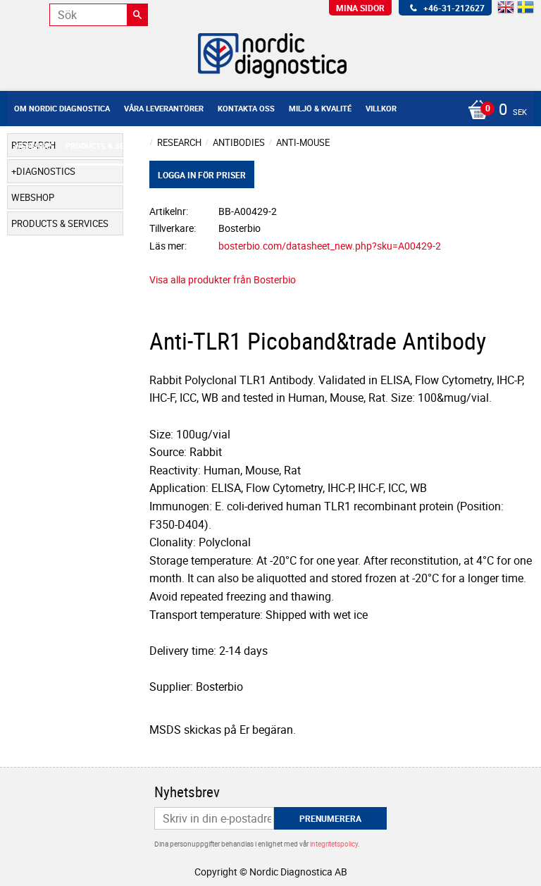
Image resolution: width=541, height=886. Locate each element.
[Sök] (137, 14)
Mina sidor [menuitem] (360, 7)
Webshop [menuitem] (32, 145)
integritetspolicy (334, 844)
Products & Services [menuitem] (108, 145)
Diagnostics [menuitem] (45, 171)
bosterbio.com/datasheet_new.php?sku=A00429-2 (329, 245)
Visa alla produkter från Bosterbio (222, 279)
